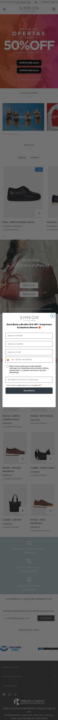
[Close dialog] (53, 316)
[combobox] (10, 360)
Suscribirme (29, 390)
